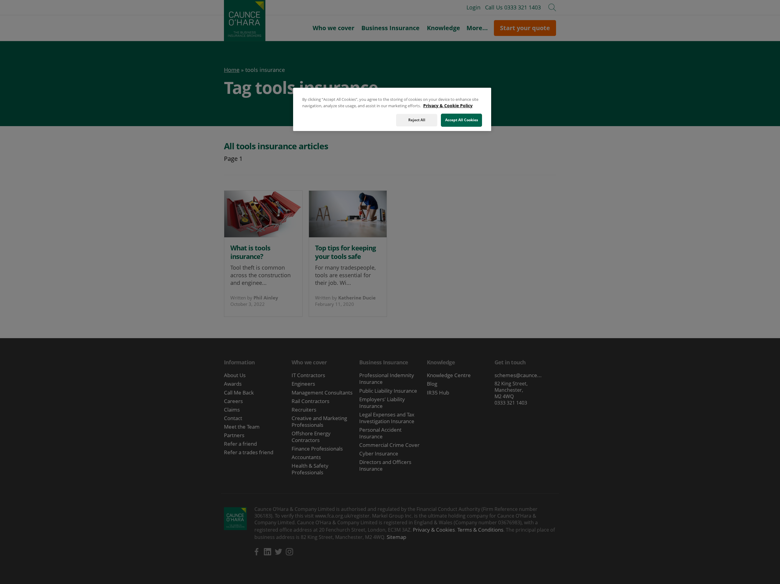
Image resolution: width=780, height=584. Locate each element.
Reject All (416, 119)
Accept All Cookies (461, 119)
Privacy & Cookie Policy (448, 105)
